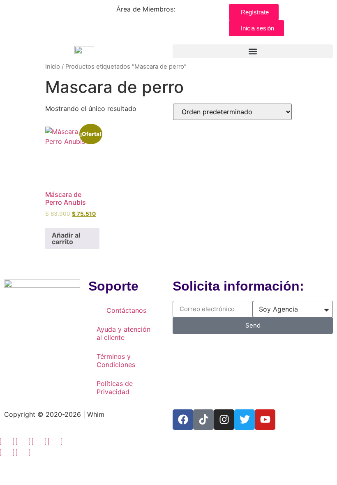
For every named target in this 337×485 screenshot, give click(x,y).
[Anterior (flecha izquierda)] (7, 452)
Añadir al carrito (66, 238)
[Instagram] (224, 419)
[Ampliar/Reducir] (7, 441)
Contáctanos (126, 310)
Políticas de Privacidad (115, 387)
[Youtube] (265, 419)
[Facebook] (183, 419)
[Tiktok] (203, 419)
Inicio (52, 66)
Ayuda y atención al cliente (123, 333)
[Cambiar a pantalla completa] (23, 441)
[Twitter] (244, 419)
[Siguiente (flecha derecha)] (23, 452)
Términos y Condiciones (116, 360)
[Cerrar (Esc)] (55, 441)
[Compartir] (39, 441)
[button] (253, 51)
